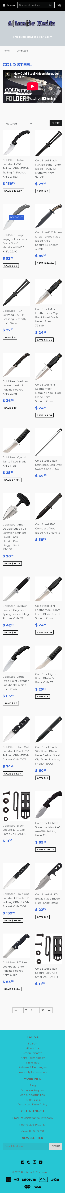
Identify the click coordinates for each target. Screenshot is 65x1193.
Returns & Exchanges (32, 1067)
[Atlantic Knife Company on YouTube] (40, 1162)
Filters (56, 123)
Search (32, 1043)
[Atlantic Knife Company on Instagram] (34, 1162)
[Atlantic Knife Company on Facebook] (22, 1162)
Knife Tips (32, 1062)
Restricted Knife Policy (32, 1104)
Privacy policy (32, 1099)
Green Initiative (32, 1053)
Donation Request (32, 1090)
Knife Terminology (33, 1057)
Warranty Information (33, 1072)
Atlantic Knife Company (34, 1172)
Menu (11, 5)
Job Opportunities (32, 1094)
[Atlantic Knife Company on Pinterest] (29, 1162)
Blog (32, 1085)
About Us (32, 1048)
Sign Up (56, 1146)
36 (42, 1010)
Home (6, 50)
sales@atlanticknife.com (37, 1118)
